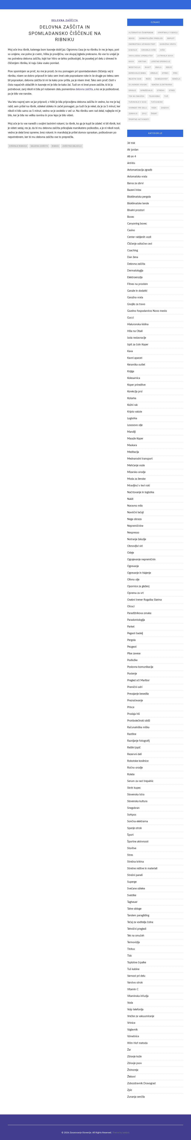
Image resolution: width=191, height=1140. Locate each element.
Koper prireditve (136, 385)
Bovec (132, 38)
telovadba (154, 96)
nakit (148, 67)
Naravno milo (135, 506)
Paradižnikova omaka (139, 613)
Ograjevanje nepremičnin (141, 559)
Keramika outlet (136, 364)
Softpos (131, 814)
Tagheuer (132, 902)
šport (154, 114)
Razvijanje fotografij (138, 741)
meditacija (134, 67)
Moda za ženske (136, 479)
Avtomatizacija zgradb (139, 170)
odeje (169, 67)
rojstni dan (135, 79)
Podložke (132, 660)
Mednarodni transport (140, 458)
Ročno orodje (135, 767)
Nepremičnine (135, 526)
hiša (162, 50)
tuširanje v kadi (138, 102)
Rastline (131, 734)
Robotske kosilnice (137, 761)
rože (148, 79)
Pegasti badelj (135, 633)
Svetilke (131, 895)
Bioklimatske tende (138, 203)
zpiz (144, 114)
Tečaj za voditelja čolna (140, 922)
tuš (166, 96)
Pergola (131, 640)
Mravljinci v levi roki (138, 485)
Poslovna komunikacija (140, 667)
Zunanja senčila (136, 1097)
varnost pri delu (138, 108)
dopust (171, 38)
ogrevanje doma (137, 73)
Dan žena (132, 257)
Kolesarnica (133, 378)
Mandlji (131, 432)
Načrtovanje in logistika (140, 492)
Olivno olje (133, 579)
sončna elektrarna (162, 85)
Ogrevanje (133, 566)
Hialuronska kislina (137, 324)
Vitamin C (132, 989)
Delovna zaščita (64, 20)
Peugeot (132, 647)
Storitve (131, 848)
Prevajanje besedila (138, 694)
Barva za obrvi (135, 183)
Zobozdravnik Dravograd (141, 1083)
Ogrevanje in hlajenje (139, 573)
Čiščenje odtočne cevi (139, 244)
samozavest (161, 79)
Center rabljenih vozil (139, 237)
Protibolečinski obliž (138, 720)
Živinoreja (132, 1070)
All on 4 (131, 156)
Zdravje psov (134, 1063)
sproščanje (146, 90)
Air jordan (132, 150)
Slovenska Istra (135, 794)
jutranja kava (165, 56)
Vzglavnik (132, 1029)
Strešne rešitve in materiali (142, 868)
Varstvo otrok (135, 982)
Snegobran (133, 808)
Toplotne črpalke (136, 962)
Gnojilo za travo (136, 304)
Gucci (130, 317)
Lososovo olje (135, 425)
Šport (130, 835)
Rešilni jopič (134, 747)
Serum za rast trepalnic (140, 781)
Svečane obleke (136, 888)
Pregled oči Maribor (138, 680)
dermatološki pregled (151, 38)
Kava (130, 351)
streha (161, 90)
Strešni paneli (135, 875)
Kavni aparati (134, 358)
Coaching (132, 250)
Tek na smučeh (135, 935)
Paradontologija (136, 620)
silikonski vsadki (138, 85)
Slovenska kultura (137, 801)
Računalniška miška (138, 727)
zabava (165, 108)
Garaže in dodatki (137, 291)
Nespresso (133, 532)
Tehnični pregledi (136, 929)
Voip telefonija (135, 1009)
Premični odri (134, 687)
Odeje (130, 553)
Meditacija (133, 452)
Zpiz (129, 1090)
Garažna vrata (135, 297)
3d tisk (131, 143)
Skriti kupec (134, 788)
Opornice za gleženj (138, 586)
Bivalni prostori (135, 210)
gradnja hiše (149, 50)
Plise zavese (133, 653)
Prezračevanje (135, 700)
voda (153, 108)
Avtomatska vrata (137, 176)
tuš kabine (157, 102)
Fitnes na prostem (137, 284)
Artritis (131, 163)
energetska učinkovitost (142, 44)
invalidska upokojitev (141, 56)
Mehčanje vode (136, 465)
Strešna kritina (135, 862)
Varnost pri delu (136, 976)
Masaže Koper (135, 438)
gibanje (133, 50)
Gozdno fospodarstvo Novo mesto (147, 311)
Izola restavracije (136, 338)
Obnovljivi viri (135, 546)
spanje (132, 90)
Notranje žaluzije (136, 539)
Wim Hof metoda (137, 1043)
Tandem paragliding (138, 915)
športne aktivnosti (139, 119)
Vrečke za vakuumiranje (140, 1016)
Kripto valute (134, 411)
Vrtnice (131, 1023)
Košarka (131, 398)
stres (172, 90)
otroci (165, 73)
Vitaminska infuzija (137, 996)
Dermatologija (135, 270)
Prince (130, 707)
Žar (129, 1050)
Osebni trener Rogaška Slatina (144, 600)
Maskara (132, 445)
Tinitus (131, 949)
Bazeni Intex (134, 190)
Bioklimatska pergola (139, 197)
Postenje (132, 673)
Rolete (130, 774)
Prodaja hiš (133, 714)
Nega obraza (134, 519)
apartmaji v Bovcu (168, 33)
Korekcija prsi (134, 391)
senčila (176, 79)
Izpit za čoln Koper (137, 344)
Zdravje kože (134, 1056)
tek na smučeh (136, 96)
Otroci (130, 606)
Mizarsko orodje (136, 472)
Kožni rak (132, 405)
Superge (132, 882)
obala (158, 67)
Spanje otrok (134, 828)
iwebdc (126, 1132)
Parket (130, 626)
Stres (130, 855)
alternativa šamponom (141, 33)
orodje (154, 73)
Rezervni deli (134, 754)
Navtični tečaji (135, 512)
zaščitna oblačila (72, 146)
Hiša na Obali (135, 331)
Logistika (132, 418)
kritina (142, 62)
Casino (131, 230)
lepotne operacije (160, 62)
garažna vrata (168, 44)
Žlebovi (131, 1076)
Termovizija (133, 942)
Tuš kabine (133, 969)
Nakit (130, 499)
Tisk (129, 956)
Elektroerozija (135, 277)
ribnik (55, 146)
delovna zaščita (84, 89)
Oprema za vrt (135, 593)
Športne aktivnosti (137, 841)
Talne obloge (134, 909)
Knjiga (130, 371)
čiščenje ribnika (18, 146)
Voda (130, 1003)
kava (131, 62)
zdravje (133, 114)
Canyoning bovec (137, 223)
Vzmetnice (133, 1036)
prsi (175, 73)
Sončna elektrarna (137, 821)
